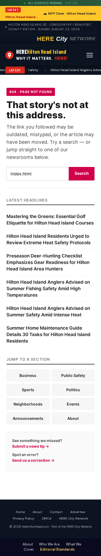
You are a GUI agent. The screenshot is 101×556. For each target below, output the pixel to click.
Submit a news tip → (30, 446)
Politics (73, 389)
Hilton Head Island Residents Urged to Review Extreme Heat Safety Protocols (22, 17)
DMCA (46, 518)
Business (27, 375)
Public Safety (73, 375)
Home (20, 512)
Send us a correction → (33, 460)
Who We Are (49, 544)
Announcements (28, 418)
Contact (56, 512)
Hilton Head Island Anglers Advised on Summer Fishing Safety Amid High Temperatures (48, 288)
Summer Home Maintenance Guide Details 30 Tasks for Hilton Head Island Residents (48, 334)
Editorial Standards (57, 549)
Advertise (77, 512)
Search (82, 173)
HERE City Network (73, 518)
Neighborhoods (28, 404)
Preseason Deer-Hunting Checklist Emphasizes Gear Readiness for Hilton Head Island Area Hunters (47, 262)
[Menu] (90, 55)
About (73, 418)
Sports (28, 389)
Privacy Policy (23, 518)
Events (73, 404)
